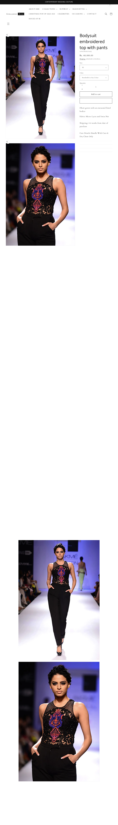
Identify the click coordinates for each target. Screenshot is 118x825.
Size (81, 63)
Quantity (83, 83)
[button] (8, 23)
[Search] (106, 14)
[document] (59, 660)
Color (82, 73)
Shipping (83, 59)
